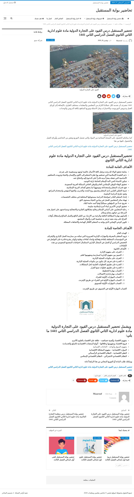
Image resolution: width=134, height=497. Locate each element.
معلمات (90, 493)
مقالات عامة (50, 40)
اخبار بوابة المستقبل (72, 18)
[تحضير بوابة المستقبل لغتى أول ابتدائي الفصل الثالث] (61, 445)
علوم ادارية (98, 375)
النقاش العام (59, 18)
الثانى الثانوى (122, 375)
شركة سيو (38, 40)
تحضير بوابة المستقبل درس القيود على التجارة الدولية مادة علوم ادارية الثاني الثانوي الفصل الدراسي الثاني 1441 (110, 416)
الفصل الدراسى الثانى (110, 375)
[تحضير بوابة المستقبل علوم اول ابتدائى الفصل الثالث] (89, 445)
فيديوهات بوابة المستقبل (94, 18)
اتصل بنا (49, 18)
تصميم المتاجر (7, 493)
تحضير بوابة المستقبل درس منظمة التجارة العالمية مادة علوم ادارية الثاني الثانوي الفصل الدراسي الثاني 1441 (67, 416)
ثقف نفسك (38, 18)
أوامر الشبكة (19, 493)
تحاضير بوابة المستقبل (114, 10)
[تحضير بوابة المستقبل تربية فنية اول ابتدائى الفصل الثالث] (116, 445)
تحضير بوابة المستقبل (100, 3)
